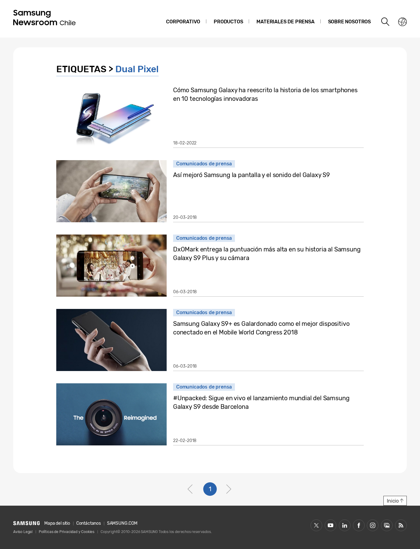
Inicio (393, 501)
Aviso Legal (23, 532)
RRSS (401, 525)
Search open (385, 22)
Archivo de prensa (387, 525)
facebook (359, 525)
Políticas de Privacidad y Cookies (66, 532)
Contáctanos (88, 523)
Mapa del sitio (57, 523)
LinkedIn (345, 525)
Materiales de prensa (285, 22)
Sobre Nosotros (349, 22)
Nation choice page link (402, 22)
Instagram (372, 525)
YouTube (330, 525)
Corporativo (183, 22)
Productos (228, 22)
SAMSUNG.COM (122, 523)
